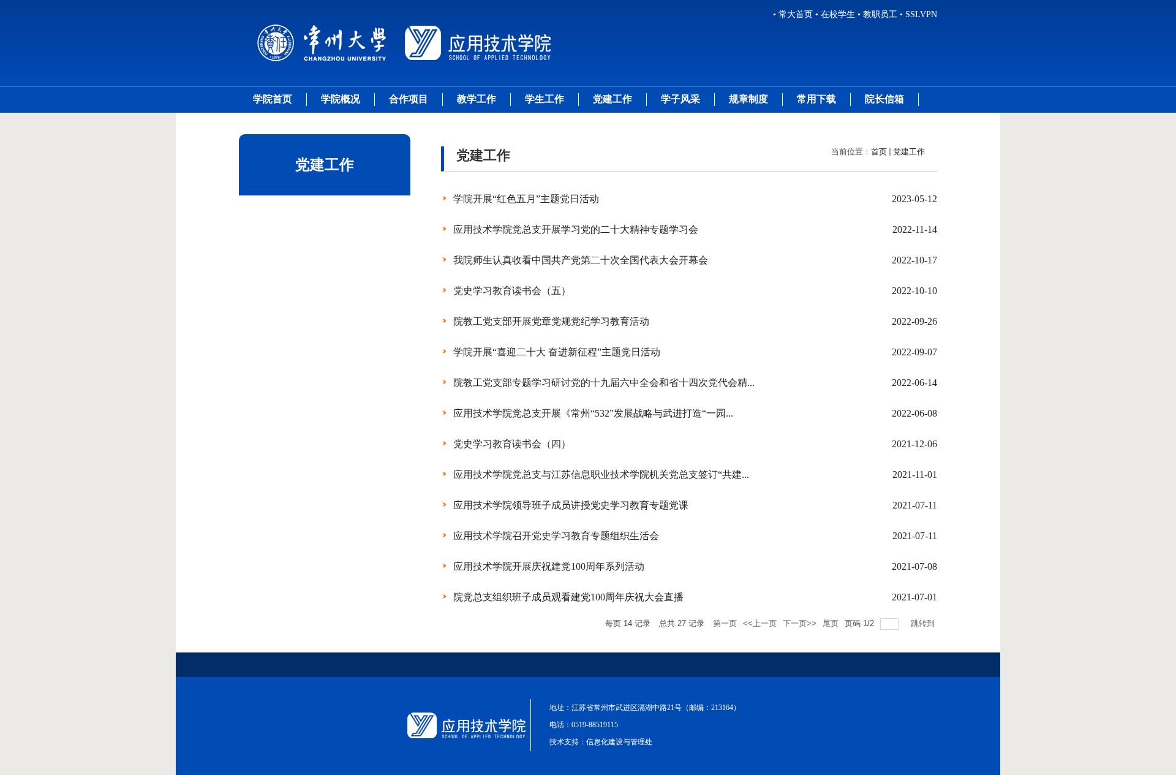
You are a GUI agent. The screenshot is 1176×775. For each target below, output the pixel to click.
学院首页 (272, 99)
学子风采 (680, 99)
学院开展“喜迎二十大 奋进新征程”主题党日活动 (556, 352)
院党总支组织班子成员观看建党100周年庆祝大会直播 (568, 597)
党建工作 (612, 99)
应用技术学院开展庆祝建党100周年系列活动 (548, 566)
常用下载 (816, 99)
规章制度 (748, 99)
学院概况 (340, 99)
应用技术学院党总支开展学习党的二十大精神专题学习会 (575, 229)
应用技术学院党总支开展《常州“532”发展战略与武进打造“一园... (593, 413)
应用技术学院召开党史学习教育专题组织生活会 (556, 536)
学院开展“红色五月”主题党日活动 (526, 199)
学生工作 (544, 99)
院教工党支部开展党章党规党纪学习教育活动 (551, 321)
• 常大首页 (793, 14)
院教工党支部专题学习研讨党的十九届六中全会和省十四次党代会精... (604, 382)
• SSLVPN (918, 14)
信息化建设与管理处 (619, 742)
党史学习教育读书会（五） (512, 290)
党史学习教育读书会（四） (512, 444)
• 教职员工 (877, 14)
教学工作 (476, 99)
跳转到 (924, 623)
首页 (879, 151)
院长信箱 (884, 99)
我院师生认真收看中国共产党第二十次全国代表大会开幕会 (580, 260)
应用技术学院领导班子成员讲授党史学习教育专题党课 (570, 505)
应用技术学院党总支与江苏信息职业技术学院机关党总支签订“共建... (601, 474)
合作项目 (408, 99)
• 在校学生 (835, 14)
